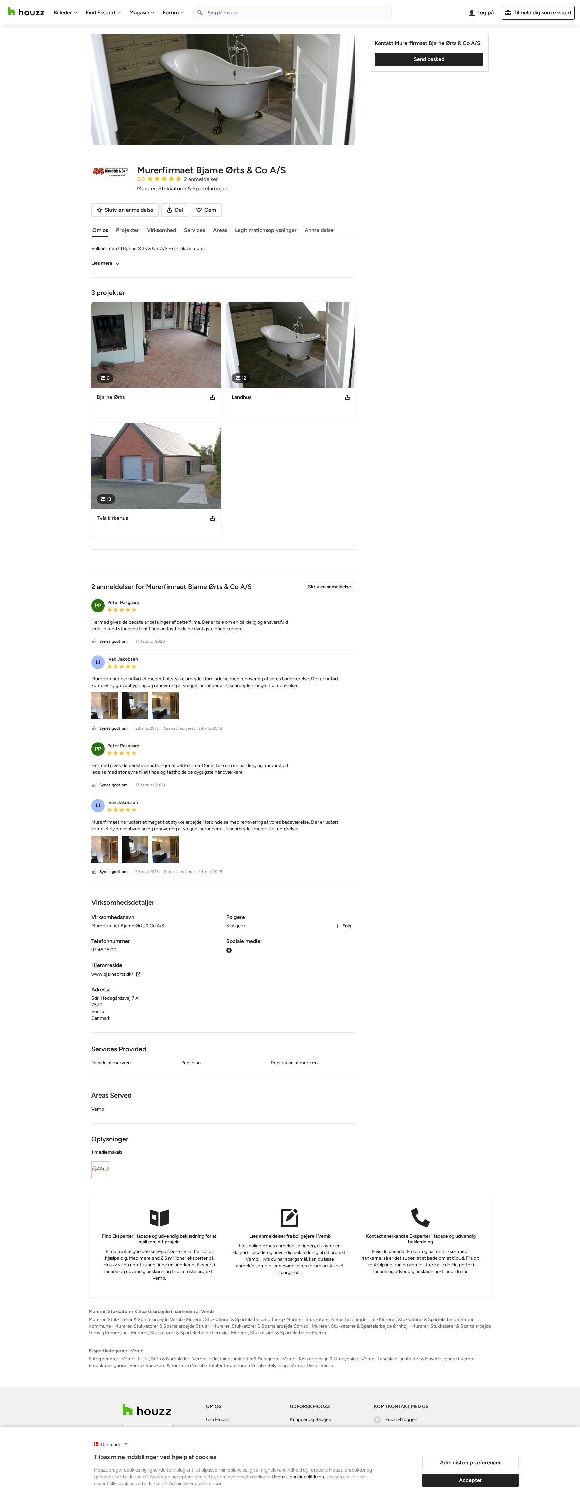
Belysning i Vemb (285, 1365)
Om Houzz (217, 1419)
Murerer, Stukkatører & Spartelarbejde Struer (161, 1326)
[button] (223, 625)
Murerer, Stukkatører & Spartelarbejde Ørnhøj (360, 1326)
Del (179, 210)
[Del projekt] (213, 397)
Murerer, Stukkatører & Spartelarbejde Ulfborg (234, 1319)
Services (194, 230)
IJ (98, 662)
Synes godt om (113, 641)
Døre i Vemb (320, 1365)
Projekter (127, 230)
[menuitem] (66, 12)
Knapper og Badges (310, 1419)
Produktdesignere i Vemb (115, 1365)
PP (98, 605)
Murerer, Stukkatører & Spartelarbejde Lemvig (179, 1333)
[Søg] (200, 12)
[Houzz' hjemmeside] (26, 11)
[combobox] (292, 12)
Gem (210, 210)
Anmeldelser (320, 230)
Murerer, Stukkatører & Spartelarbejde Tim (331, 1319)
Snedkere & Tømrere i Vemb (175, 1365)
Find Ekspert (101, 12)
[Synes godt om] (94, 641)
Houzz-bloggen (400, 1419)
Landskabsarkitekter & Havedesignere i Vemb (425, 1359)
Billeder (63, 12)
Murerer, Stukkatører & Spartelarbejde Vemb (136, 1319)
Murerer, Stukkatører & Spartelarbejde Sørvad (260, 1326)
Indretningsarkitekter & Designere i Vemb (251, 1359)
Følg (346, 926)
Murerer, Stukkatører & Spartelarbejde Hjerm (278, 1333)
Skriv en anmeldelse (329, 587)
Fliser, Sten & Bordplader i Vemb (171, 1359)
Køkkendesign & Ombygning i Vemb (336, 1359)
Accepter (470, 1480)
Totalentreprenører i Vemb (236, 1365)
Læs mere (101, 263)
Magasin (139, 12)
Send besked (429, 59)
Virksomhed (161, 230)
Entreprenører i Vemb (111, 1359)
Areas (220, 230)
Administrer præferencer (470, 1462)
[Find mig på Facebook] (229, 950)
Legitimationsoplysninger (266, 230)
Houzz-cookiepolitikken (299, 1477)
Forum (171, 12)
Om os (100, 230)
